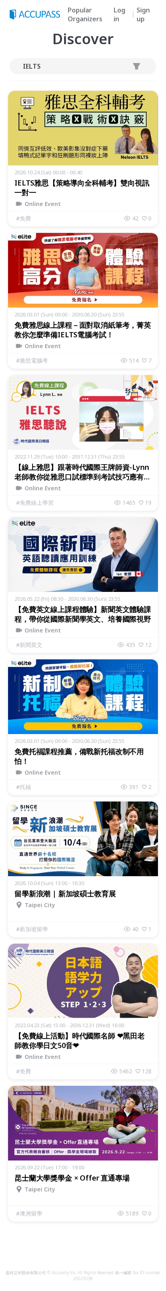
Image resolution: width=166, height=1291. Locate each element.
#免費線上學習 (35, 502)
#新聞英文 (29, 645)
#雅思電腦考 (32, 360)
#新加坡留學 (32, 929)
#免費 (23, 218)
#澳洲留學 (29, 1213)
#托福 (23, 787)
